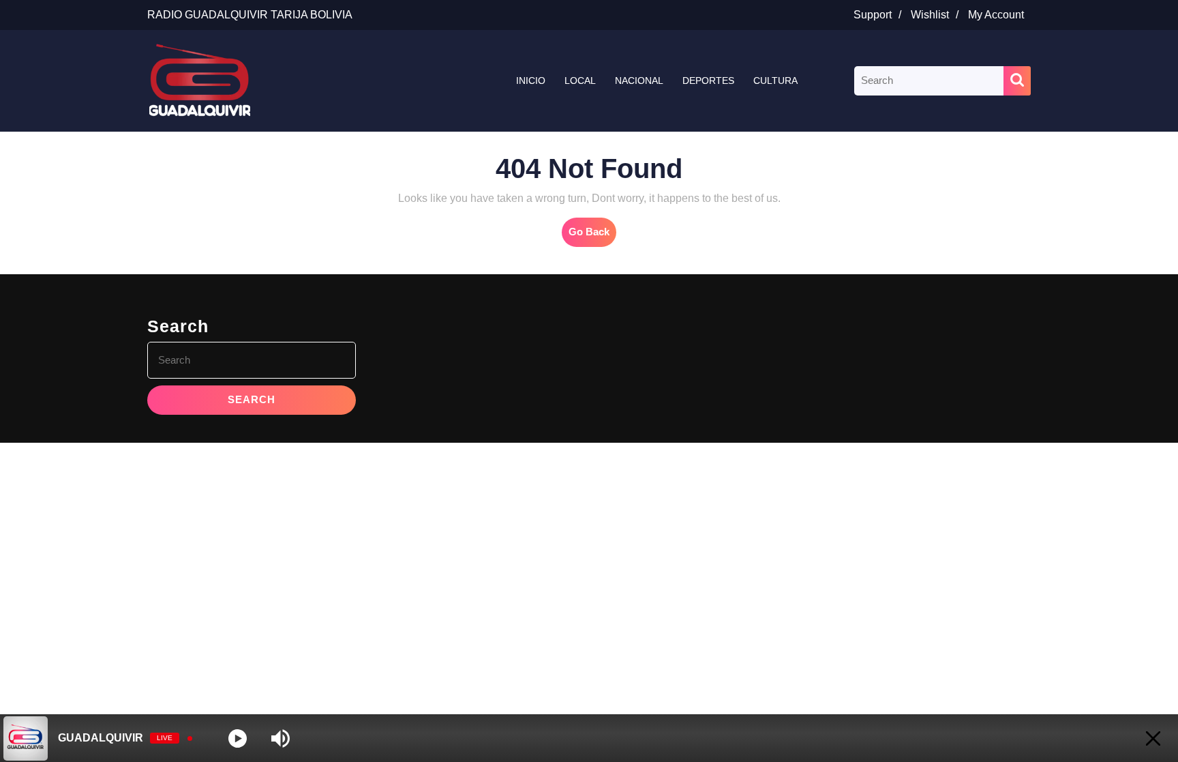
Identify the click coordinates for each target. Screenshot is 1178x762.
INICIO (530, 80)
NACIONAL (639, 80)
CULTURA (775, 80)
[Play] (237, 738)
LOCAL (580, 80)
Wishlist (938, 14)
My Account (999, 14)
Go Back (592, 236)
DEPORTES (708, 80)
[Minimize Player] (1153, 738)
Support (881, 14)
